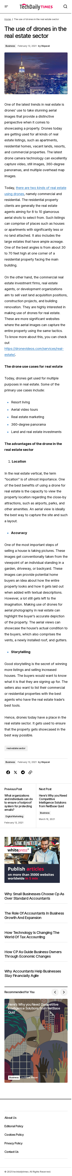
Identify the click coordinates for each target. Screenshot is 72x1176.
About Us (10, 1118)
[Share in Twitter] (15, 772)
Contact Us (11, 1152)
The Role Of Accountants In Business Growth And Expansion (34, 915)
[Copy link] (30, 772)
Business (10, 46)
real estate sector (16, 748)
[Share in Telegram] (23, 772)
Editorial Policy (13, 1126)
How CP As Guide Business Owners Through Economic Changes (32, 954)
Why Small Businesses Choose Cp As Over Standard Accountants (34, 896)
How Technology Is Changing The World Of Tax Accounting (31, 934)
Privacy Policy (13, 1143)
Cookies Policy (14, 1134)
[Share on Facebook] (8, 772)
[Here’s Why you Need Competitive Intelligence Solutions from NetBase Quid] (52, 806)
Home (7, 19)
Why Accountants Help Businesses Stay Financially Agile (32, 973)
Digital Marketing (14, 816)
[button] (6, 6)
